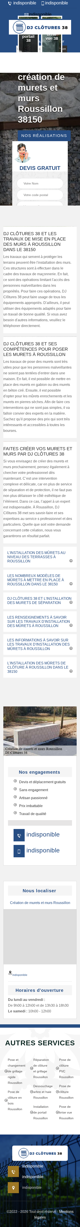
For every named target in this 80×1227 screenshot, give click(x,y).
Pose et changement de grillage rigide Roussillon (16, 1071)
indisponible (24, 2)
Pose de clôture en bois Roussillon (15, 1100)
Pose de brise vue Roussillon (66, 1112)
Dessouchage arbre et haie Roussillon (41, 1091)
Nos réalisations (44, 135)
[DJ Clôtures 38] (40, 27)
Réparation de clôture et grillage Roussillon (41, 1068)
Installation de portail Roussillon (40, 1112)
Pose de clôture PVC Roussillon (66, 1068)
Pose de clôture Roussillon (66, 1091)
